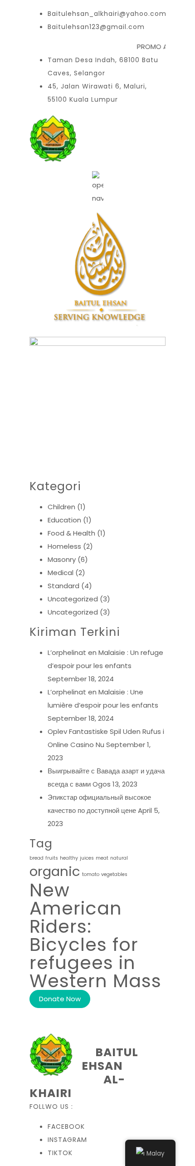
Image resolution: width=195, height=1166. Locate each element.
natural (119, 858)
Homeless (64, 546)
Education (64, 520)
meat (102, 858)
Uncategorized (73, 599)
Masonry (62, 559)
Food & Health (71, 533)
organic (54, 871)
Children (61, 507)
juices (87, 858)
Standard (63, 585)
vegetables (114, 874)
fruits (51, 858)
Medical (60, 572)
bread (36, 858)
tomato (90, 874)
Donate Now (60, 999)
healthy (69, 858)
